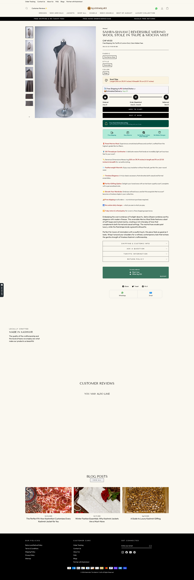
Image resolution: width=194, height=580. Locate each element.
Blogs (62, 2)
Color (106, 69)
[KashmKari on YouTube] (130, 552)
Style (106, 61)
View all (97, 480)
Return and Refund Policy (33, 545)
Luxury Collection (145, 13)
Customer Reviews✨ (39, 8)
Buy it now (135, 115)
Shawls (93, 13)
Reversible (107, 65)
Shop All (82, 13)
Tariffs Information (136, 254)
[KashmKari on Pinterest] (134, 552)
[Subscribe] (150, 546)
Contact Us (41, 2)
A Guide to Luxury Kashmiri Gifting (146, 518)
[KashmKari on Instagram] (122, 552)
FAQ (57, 2)
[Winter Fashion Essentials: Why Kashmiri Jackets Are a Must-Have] (97, 500)
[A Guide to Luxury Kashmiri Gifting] (145, 500)
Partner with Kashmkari (74, 2)
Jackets (71, 13)
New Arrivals (57, 13)
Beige (106, 73)
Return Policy (135, 259)
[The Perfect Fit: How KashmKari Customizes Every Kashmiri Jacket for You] (48, 500)
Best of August (124, 13)
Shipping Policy (30, 552)
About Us (50, 2)
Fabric (106, 53)
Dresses (43, 13)
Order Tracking (30, 2)
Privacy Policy (30, 555)
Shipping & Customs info (135, 243)
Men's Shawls (107, 13)
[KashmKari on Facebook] (126, 552)
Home (105, 28)
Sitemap (28, 558)
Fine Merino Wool (109, 57)
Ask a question (136, 249)
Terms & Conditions (31, 548)
